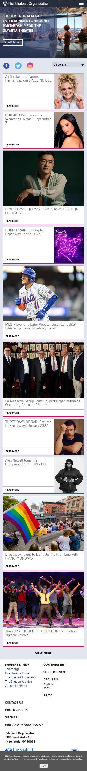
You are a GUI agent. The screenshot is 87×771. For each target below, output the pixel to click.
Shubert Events (56, 672)
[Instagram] (30, 65)
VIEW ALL (60, 65)
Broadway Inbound (17, 673)
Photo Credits (16, 710)
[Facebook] (6, 65)
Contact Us (14, 702)
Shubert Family (17, 665)
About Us (51, 679)
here (21, 759)
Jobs (47, 688)
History (48, 683)
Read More (12, 42)
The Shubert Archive (18, 681)
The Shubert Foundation (21, 677)
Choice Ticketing (16, 686)
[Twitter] (18, 65)
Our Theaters (54, 665)
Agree (43, 765)
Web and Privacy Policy (24, 725)
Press (48, 695)
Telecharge (12, 669)
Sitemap (11, 717)
